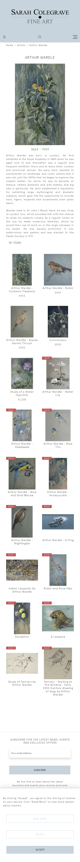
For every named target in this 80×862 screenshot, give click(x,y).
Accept (40, 849)
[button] (40, 37)
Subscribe (40, 770)
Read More (40, 818)
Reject (40, 834)
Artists (21, 45)
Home (9, 45)
